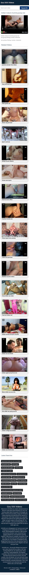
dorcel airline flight (7, 487)
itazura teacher (17, 493)
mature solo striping (21, 500)
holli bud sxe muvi (22, 474)
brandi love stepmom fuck (8, 474)
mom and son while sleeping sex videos (12, 490)
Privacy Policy (15, 568)
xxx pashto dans (6, 464)
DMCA (17, 569)
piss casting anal (22, 480)
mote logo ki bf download (17, 496)
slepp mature (5, 496)
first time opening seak (8, 500)
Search (24, 8)
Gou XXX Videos (7, 2)
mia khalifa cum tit (6, 493)
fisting (9, 40)
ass (2, 40)
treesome (18, 40)
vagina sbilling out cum (18, 477)
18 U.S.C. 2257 (7, 568)
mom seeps (15, 464)
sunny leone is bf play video (9, 480)
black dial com (5, 483)
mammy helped (22, 483)
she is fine (13, 483)
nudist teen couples (7, 471)
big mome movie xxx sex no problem (11, 461)
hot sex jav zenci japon (7, 467)
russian (13, 40)
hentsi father (18, 467)
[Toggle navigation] (26, 2)
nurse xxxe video (6, 477)
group (5, 40)
